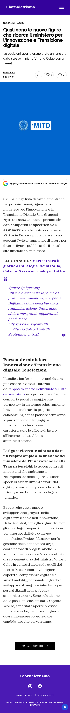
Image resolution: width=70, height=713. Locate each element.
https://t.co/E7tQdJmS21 (28, 324)
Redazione (9, 72)
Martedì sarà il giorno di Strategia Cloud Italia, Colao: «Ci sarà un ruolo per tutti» (34, 266)
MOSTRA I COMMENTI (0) (35, 646)
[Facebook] (40, 686)
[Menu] (61, 7)
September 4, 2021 (23, 334)
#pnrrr (14, 288)
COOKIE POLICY (46, 695)
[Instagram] (30, 686)
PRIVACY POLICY (24, 695)
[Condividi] (38, 74)
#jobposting (30, 288)
